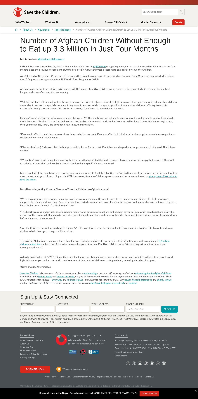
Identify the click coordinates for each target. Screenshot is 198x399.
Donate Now (35, 369)
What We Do (52, 22)
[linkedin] (158, 363)
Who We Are (22, 22)
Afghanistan (99, 66)
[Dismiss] (195, 390)
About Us (28, 30)
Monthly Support (149, 22)
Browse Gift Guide (115, 22)
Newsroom (44, 30)
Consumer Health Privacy (84, 377)
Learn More (27, 335)
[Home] (16, 29)
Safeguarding (121, 356)
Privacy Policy (50, 377)
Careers (139, 377)
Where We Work (28, 351)
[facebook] (128, 363)
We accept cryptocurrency (75, 369)
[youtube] (152, 363)
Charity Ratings (27, 358)
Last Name (62, 304)
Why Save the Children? (31, 340)
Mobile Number (135, 304)
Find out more (97, 344)
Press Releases (63, 30)
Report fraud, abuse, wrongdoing (129, 352)
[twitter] (134, 363)
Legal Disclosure (104, 377)
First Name (27, 304)
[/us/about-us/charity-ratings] (73, 351)
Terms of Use (64, 377)
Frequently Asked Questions (33, 354)
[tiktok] (146, 363)
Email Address (100, 304)
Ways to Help (82, 22)
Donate (178, 22)
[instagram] (140, 363)
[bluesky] (164, 363)
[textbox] (37, 309)
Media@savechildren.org (50, 59)
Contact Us (121, 335)
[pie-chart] (61, 340)
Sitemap (117, 377)
